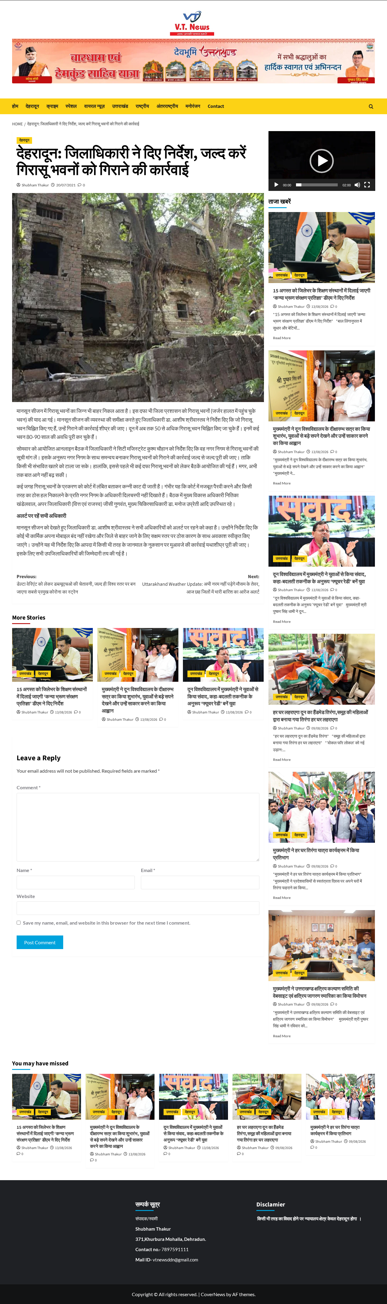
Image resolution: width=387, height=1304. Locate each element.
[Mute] (357, 185)
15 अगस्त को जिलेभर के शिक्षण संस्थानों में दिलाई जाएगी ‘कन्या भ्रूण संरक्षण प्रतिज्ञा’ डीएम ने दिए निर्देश (52, 697)
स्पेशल (71, 106)
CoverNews (213, 1294)
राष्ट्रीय (142, 106)
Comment (29, 787)
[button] (322, 161)
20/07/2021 (66, 185)
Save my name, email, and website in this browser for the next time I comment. (106, 923)
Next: (200, 584)
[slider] (317, 184)
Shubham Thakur (35, 185)
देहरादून (32, 106)
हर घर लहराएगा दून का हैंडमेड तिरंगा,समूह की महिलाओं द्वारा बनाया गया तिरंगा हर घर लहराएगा (320, 716)
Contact (216, 106)
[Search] (371, 106)
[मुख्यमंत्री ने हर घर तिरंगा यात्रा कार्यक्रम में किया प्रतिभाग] (321, 807)
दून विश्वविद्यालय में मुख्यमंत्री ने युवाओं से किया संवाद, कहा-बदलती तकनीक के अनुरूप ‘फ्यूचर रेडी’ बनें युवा (222, 697)
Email (148, 870)
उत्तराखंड (120, 106)
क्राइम (52, 106)
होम (15, 106)
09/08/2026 (319, 728)
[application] (321, 161)
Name (24, 870)
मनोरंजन (193, 106)
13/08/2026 (63, 712)
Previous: (76, 584)
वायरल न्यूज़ (94, 106)
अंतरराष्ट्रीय (167, 106)
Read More (282, 338)
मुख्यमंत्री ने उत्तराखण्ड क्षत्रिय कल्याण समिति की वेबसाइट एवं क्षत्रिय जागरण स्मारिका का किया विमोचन (319, 992)
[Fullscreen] (367, 185)
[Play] (276, 185)
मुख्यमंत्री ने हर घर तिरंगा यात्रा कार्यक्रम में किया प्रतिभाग (316, 854)
